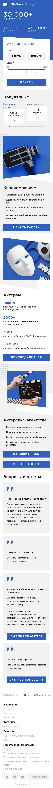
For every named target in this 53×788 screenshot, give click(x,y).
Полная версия (38, 777)
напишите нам (26, 454)
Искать (26, 82)
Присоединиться (26, 357)
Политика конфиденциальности (21, 753)
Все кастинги (10, 726)
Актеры (16, 56)
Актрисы (36, 56)
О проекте (9, 749)
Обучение (9, 740)
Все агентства (26, 464)
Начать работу (26, 227)
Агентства (9, 717)
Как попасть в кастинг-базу (18, 736)
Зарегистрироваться (26, 636)
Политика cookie (12, 769)
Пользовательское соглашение (21, 757)
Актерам (8, 713)
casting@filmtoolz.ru (26, 680)
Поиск (6, 709)
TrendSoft (32, 784)
